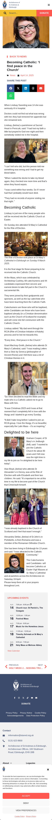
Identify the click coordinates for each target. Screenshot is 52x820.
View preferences (26, 810)
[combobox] (18, 13)
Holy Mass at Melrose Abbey (29, 645)
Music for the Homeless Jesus (29, 626)
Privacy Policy (31, 816)
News (12, 75)
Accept (26, 796)
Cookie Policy (20, 816)
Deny (26, 803)
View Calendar (13, 650)
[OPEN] (49, 4)
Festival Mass (22, 618)
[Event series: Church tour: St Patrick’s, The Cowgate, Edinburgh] (31, 604)
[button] (48, 769)
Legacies (30, 763)
